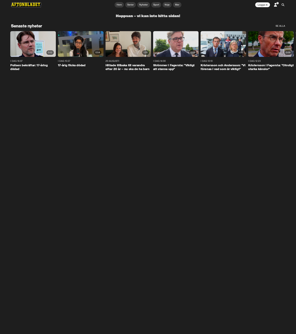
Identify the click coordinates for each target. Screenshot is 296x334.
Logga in (263, 4)
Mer (177, 4)
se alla (280, 25)
